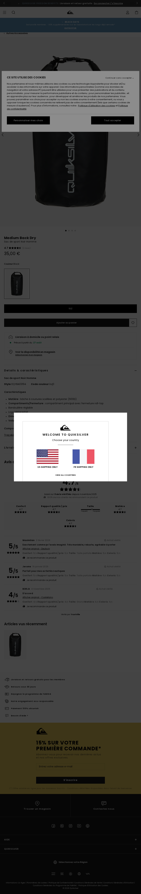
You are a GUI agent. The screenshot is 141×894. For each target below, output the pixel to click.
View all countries (65, 475)
